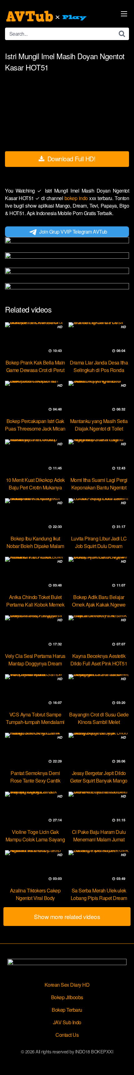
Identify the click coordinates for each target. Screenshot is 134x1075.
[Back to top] (123, 1061)
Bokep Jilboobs (67, 997)
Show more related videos (67, 916)
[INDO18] (47, 16)
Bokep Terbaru (67, 1009)
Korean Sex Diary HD (67, 984)
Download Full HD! (70, 158)
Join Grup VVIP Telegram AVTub (73, 231)
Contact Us (67, 1034)
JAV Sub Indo (67, 1022)
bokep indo (77, 198)
